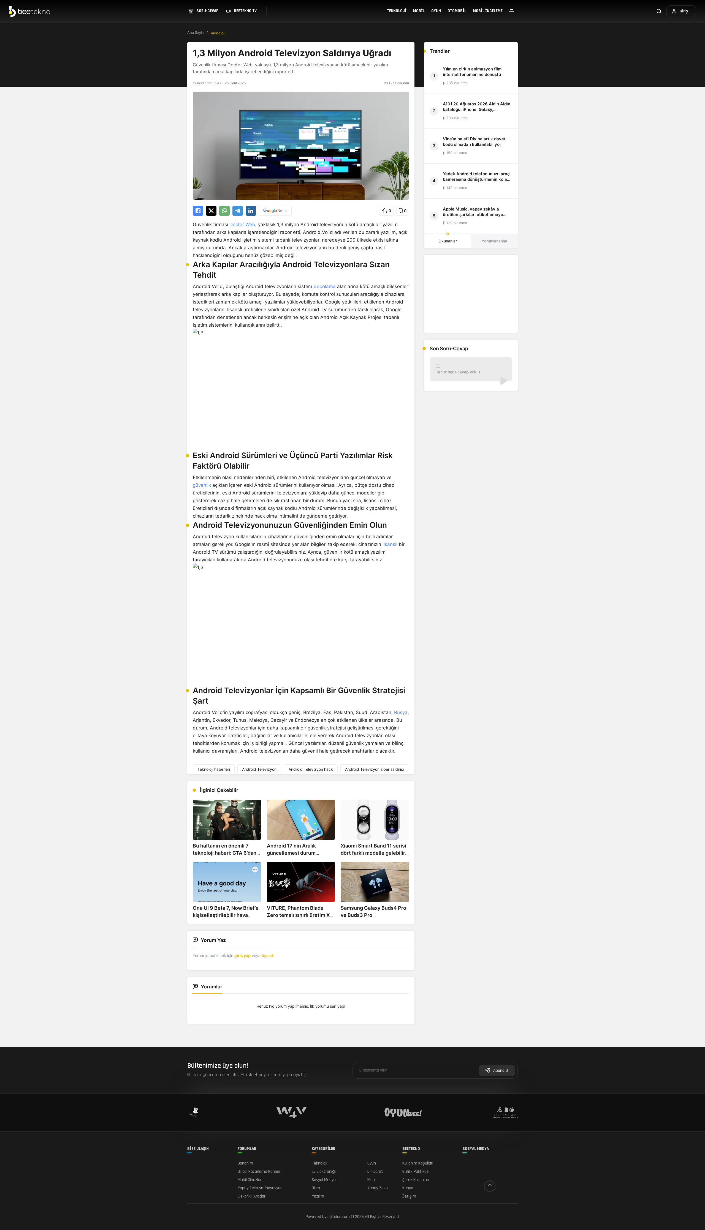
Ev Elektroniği (324, 1171)
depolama (325, 286)
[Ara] (659, 11)
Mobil (419, 10)
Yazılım (318, 1196)
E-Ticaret (375, 1171)
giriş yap (242, 955)
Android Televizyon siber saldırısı (374, 769)
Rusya (401, 712)
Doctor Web (242, 224)
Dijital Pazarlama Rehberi (259, 1171)
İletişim (409, 1196)
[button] (386, 211)
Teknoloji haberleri (213, 769)
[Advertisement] (471, 294)
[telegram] (237, 211)
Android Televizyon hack (311, 769)
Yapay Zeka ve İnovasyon (260, 1188)
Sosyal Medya (324, 1180)
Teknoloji (396, 10)
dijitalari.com (338, 1217)
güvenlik (202, 485)
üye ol (267, 955)
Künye (407, 1188)
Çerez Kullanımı (415, 1180)
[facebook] (198, 211)
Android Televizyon (259, 769)
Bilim (316, 1188)
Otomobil (457, 10)
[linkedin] (251, 211)
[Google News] (275, 211)
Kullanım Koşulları (417, 1163)
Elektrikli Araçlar (251, 1196)
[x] (211, 211)
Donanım (245, 1163)
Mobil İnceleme (488, 10)
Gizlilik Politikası (415, 1171)
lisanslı (390, 544)
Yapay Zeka (377, 1188)
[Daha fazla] (511, 11)
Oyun (436, 10)
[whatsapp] (224, 211)
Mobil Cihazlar (250, 1180)
